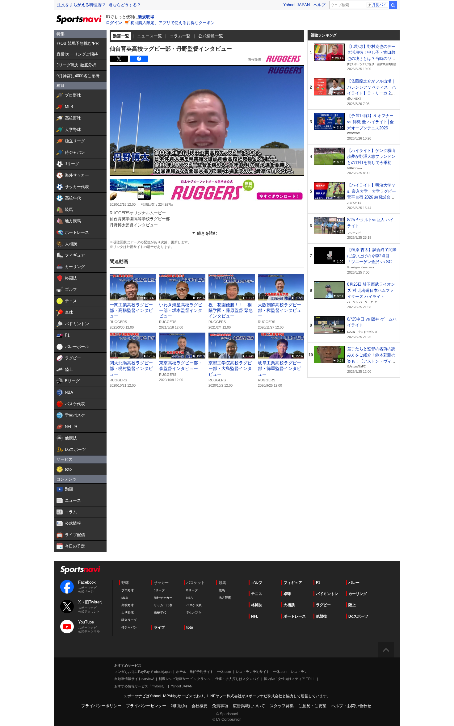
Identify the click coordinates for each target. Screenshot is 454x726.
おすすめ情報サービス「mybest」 (140, 686)
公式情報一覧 (210, 36)
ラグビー (323, 605)
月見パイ (379, 5)
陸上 (352, 605)
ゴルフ (256, 583)
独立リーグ (129, 620)
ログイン (114, 22)
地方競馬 (225, 597)
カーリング (357, 594)
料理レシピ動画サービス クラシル (185, 679)
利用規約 (179, 705)
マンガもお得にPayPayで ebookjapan (142, 672)
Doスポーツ (358, 616)
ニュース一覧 (149, 36)
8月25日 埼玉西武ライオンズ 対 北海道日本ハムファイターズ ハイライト (371, 290)
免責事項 (220, 705)
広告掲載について (249, 705)
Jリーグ (159, 590)
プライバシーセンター (146, 705)
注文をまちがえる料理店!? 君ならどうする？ (99, 4)
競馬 (222, 590)
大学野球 (127, 612)
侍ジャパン (129, 627)
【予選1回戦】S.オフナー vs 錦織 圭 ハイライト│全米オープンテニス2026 (370, 121)
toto (189, 627)
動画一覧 (121, 36)
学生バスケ (194, 612)
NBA (189, 597)
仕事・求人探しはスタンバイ (237, 679)
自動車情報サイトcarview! (134, 679)
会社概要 (199, 705)
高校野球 (127, 605)
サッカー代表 (163, 605)
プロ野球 (127, 590)
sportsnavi (80, 570)
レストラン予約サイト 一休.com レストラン (272, 672)
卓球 (287, 594)
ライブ (159, 627)
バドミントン (327, 594)
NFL (254, 616)
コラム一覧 (180, 36)
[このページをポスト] (119, 59)
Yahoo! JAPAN (296, 4)
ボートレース (295, 616)
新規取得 (146, 17)
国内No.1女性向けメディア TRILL (289, 679)
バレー (353, 583)
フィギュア (293, 583)
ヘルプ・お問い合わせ (351, 705)
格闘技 (256, 605)
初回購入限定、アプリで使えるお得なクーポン (172, 22)
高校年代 (160, 612)
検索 (393, 5)
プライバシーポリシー (101, 705)
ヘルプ (319, 4)
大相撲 (289, 605)
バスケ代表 (194, 605)
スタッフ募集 (282, 705)
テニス (256, 594)
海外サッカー (163, 597)
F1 (318, 583)
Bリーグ (192, 590)
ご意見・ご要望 (312, 705)
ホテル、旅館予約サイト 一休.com (203, 672)
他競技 (321, 616)
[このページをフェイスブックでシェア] (139, 59)
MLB (124, 597)
